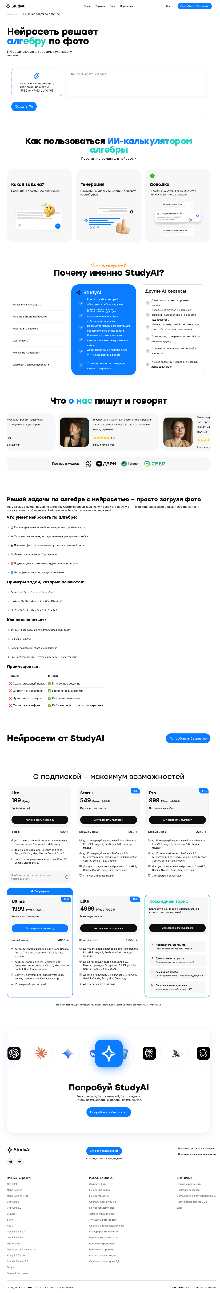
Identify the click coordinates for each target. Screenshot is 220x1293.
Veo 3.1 (11, 1225)
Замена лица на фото (102, 1213)
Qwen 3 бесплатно (18, 1273)
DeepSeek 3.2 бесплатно (21, 1249)
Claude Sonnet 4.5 (17, 1261)
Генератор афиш (99, 1195)
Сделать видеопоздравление (106, 1225)
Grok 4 (11, 1267)
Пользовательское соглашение (196, 1148)
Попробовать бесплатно (194, 6)
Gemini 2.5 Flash (16, 1231)
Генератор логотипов (101, 1207)
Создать (21, 106)
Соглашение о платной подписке (196, 1195)
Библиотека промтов (101, 1249)
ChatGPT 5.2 (14, 1207)
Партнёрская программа (192, 1201)
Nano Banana (14, 1189)
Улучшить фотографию (103, 1219)
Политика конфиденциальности (197, 1154)
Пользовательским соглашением (113, 1004)
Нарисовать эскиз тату (103, 1237)
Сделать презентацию (102, 1201)
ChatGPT (12, 1183)
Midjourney (13, 1243)
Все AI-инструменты (101, 1243)
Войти (169, 6)
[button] (36, 82)
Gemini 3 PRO (15, 1237)
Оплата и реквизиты (189, 1183)
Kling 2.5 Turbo (16, 1255)
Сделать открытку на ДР (104, 1261)
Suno (10, 1219)
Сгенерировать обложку (104, 1231)
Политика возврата (188, 1189)
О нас (87, 6)
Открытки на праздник (103, 1255)
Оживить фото (97, 1183)
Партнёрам (127, 6)
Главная (12, 14)
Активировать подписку (40, 819)
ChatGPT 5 (13, 1201)
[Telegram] (10, 1161)
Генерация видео (99, 1189)
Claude (11, 1213)
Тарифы (100, 6)
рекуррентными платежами (147, 1004)
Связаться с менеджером (177, 927)
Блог (112, 6)
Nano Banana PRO (17, 1195)
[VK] (20, 1161)
